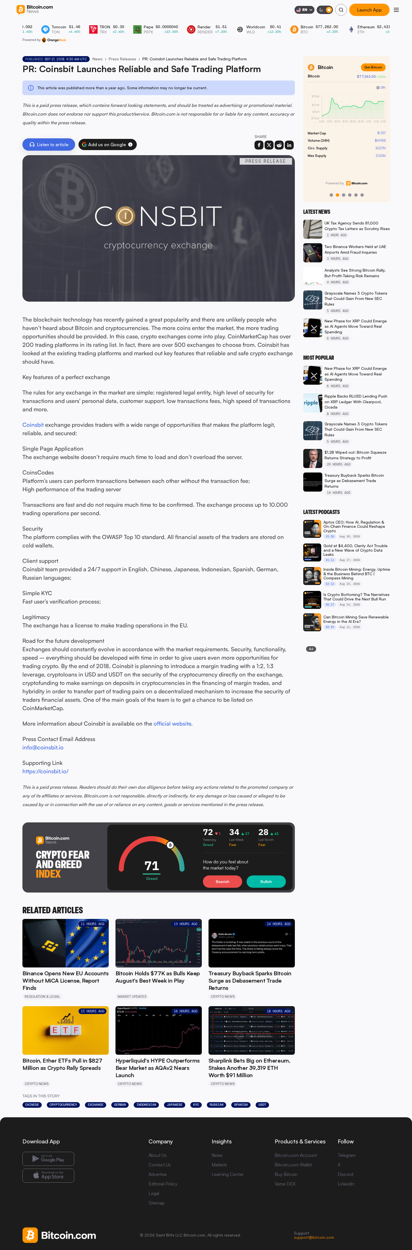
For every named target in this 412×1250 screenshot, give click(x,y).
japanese (174, 1105)
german (120, 1105)
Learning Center (228, 1174)
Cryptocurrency (63, 1105)
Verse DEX (285, 1184)
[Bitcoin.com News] (34, 10)
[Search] (341, 10)
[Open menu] (396, 9)
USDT (262, 1105)
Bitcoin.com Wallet (293, 1165)
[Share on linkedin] (289, 145)
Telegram (347, 1155)
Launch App (369, 10)
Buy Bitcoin (286, 1174)
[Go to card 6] (362, 195)
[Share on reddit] (279, 145)
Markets (219, 1165)
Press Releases (122, 58)
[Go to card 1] (331, 195)
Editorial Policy (163, 1184)
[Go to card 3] (343, 195)
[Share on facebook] (258, 145)
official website (172, 723)
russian (216, 1105)
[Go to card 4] (349, 195)
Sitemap (157, 1203)
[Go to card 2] (337, 195)
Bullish (266, 881)
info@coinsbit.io (43, 747)
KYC (196, 1105)
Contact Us (160, 1165)
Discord (345, 1174)
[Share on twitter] (269, 145)
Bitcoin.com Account (296, 1155)
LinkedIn (346, 1184)
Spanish (241, 1105)
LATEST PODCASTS (321, 512)
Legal (154, 1193)
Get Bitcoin (373, 67)
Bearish (222, 881)
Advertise (158, 1174)
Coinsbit (33, 424)
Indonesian (146, 1105)
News (97, 58)
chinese (32, 1105)
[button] (130, 144)
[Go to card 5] (356, 195)
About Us (157, 1155)
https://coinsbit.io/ (45, 771)
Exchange (95, 1105)
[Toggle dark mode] (325, 10)
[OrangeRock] (54, 40)
